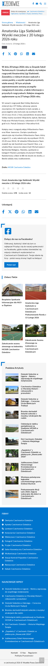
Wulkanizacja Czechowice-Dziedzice (20, 554)
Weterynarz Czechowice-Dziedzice (20, 537)
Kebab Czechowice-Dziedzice (17, 569)
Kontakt (14, 653)
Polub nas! (11, 265)
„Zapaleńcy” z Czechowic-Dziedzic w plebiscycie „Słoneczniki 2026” (31, 453)
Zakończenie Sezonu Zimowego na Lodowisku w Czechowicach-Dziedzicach (34, 346)
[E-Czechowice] (10, 3)
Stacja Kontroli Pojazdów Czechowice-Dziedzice (21, 559)
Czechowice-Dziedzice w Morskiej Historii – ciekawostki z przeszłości (31, 390)
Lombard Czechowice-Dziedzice (18, 529)
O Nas (23, 653)
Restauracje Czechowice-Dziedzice (20, 565)
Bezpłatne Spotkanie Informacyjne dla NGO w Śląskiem (12, 302)
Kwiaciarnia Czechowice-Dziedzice (20, 533)
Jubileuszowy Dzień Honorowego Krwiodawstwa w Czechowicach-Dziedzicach (29, 467)
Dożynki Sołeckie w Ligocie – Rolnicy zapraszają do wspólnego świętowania (31, 377)
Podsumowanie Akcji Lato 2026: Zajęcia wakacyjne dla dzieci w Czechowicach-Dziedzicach (31, 494)
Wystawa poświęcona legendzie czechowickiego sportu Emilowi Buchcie (31, 480)
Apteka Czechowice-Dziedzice (18, 525)
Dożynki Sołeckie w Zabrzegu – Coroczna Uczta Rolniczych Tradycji (30, 402)
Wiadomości (20, 23)
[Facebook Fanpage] (33, 3)
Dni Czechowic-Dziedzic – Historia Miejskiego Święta (31, 441)
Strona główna (7, 23)
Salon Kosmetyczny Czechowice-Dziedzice (23, 549)
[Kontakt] (37, 3)
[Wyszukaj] (41, 4)
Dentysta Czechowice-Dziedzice (19, 520)
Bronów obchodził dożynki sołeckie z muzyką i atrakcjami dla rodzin (31, 415)
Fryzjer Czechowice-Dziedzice (18, 545)
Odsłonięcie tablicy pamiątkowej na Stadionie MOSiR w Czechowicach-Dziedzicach (29, 428)
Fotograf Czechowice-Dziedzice (18, 541)
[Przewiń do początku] (41, 659)
